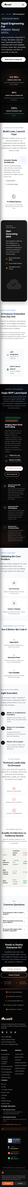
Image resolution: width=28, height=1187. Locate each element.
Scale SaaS (18, 1060)
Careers (3, 1098)
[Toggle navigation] (23, 4)
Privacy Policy (7, 1179)
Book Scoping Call (12, 474)
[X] (6, 1032)
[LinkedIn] (2, 1032)
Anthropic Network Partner (8, 1039)
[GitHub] (11, 1032)
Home (3, 14)
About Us (3, 1084)
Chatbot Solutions (19, 1071)
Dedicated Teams (5, 1077)
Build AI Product (19, 1057)
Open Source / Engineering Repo (9, 1044)
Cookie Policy (17, 1179)
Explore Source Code (15, 468)
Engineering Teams (20, 1068)
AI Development (5, 1054)
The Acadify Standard (7, 1089)
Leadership (4, 1095)
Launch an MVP (19, 1054)
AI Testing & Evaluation (4, 1062)
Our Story (3, 1087)
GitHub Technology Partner (8, 1042)
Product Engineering (6, 1072)
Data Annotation (19, 1074)
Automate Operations (20, 1062)
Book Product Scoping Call (13, 59)
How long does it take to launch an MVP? (13, 913)
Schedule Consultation (14, 969)
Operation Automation (7, 1066)
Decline (20, 1183)
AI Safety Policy (5, 1103)
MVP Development (6, 1069)
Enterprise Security (6, 1101)
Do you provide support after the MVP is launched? (12, 930)
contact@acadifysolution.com (12, 1124)
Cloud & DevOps (5, 1075)
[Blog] (15, 1032)
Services (8, 14)
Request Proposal (14, 975)
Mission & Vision (5, 1092)
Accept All (7, 1183)
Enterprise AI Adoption (21, 1065)
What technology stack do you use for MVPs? (13, 921)
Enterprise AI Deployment (4, 1058)
